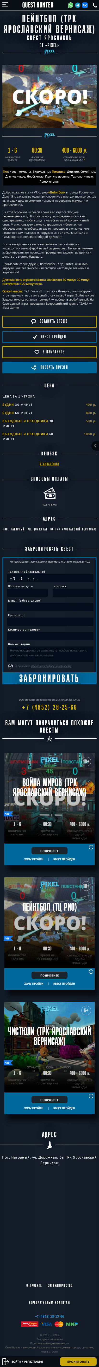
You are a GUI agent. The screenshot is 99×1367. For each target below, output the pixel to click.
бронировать (78, 1361)
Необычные (35, 176)
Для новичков (15, 176)
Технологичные (82, 176)
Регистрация (33, 1361)
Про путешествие (57, 176)
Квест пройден (64, 859)
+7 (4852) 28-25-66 (49, 707)
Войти (16, 1361)
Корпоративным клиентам (49, 1302)
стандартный (49, 464)
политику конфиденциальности (51, 666)
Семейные (87, 171)
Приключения (49, 181)
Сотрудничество (60, 1285)
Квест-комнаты (20, 171)
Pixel (52, 45)
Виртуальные (41, 171)
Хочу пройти (33, 859)
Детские (73, 171)
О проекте (34, 1285)
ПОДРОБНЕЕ (49, 851)
